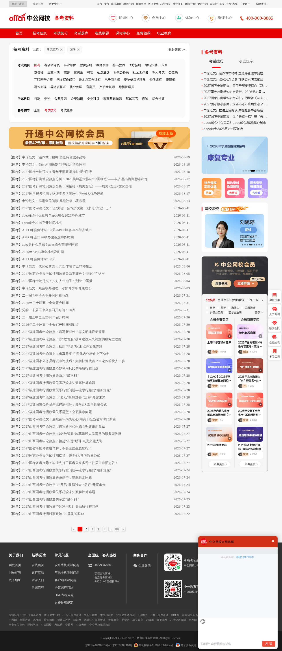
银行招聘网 (90, 615)
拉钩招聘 (49, 619)
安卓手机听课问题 (67, 565)
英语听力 (25, 619)
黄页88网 (162, 619)
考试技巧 (61, 33)
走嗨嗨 (150, 619)
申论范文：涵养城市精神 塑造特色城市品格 (233, 73)
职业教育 (164, 33)
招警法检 (231, 4)
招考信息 (40, 33)
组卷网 (193, 619)
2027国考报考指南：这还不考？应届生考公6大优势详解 (242, 104)
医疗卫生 (153, 4)
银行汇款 (38, 572)
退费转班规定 (64, 602)
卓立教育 (137, 619)
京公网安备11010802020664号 (156, 645)
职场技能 (190, 4)
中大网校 (46, 624)
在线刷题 (102, 33)
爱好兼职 (178, 4)
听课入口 (38, 580)
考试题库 (81, 33)
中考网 (13, 619)
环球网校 (33, 624)
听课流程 (38, 587)
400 (117, 529)
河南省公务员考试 (192, 615)
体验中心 (192, 18)
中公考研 (81, 624)
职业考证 (165, 4)
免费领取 (221, 283)
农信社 (214, 4)
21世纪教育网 (178, 619)
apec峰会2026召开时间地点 (223, 129)
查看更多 (219, 464)
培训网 (77, 619)
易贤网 (126, 619)
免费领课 (143, 33)
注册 (21, 4)
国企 (222, 4)
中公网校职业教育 (100, 624)
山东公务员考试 (72, 615)
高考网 (37, 619)
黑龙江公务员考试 (94, 619)
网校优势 (15, 572)
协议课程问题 (64, 587)
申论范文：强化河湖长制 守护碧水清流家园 (233, 79)
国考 (99, 4)
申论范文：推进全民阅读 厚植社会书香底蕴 (233, 110)
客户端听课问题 (65, 580)
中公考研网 (106, 615)
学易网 (69, 624)
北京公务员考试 (125, 615)
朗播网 (175, 615)
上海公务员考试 (159, 615)
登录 (14, 4)
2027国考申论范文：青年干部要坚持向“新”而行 (238, 86)
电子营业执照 (188, 645)
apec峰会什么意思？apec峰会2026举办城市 (235, 123)
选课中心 (225, 18)
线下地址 (15, 580)
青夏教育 (113, 619)
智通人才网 (63, 619)
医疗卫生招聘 (52, 615)
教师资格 (141, 4)
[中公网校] (30, 17)
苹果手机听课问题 (67, 572)
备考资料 (64, 18)
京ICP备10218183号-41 (98, 645)
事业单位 (116, 4)
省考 (106, 4)
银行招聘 (202, 4)
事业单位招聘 (17, 624)
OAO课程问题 (64, 595)
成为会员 (38, 4)
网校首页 (15, 565)
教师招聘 (128, 4)
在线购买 (38, 565)
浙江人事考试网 (32, 615)
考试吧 (58, 624)
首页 (19, 33)
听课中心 (126, 18)
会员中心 (159, 18)
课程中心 (123, 33)
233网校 (142, 615)
